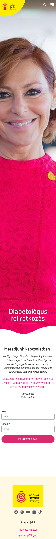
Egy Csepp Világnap (28, 535)
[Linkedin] (34, 512)
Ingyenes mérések (28, 529)
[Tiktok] (40, 512)
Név (3, 411)
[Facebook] (16, 512)
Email (5, 424)
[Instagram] (22, 512)
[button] (44, 4)
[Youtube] (28, 512)
